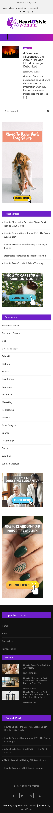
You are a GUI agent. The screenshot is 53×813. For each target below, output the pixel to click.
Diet (4, 341)
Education (7, 356)
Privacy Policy (34, 8)
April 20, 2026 (30, 702)
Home (4, 8)
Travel (5, 448)
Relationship (8, 410)
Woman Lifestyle (10, 463)
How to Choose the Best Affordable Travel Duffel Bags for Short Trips (35, 680)
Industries (7, 387)
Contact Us (21, 8)
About (11, 8)
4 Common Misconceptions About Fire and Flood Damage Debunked (33, 59)
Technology (8, 440)
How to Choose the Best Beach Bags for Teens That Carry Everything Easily (36, 694)
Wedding (6, 456)
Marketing (7, 402)
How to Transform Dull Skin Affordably (23, 263)
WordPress (26, 809)
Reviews (27, 48)
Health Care (8, 379)
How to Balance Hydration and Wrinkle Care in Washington (27, 235)
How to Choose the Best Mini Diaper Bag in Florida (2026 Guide (25, 224)
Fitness (5, 371)
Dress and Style (10, 348)
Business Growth (10, 325)
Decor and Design (11, 333)
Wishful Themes (28, 805)
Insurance (7, 394)
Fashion (6, 364)
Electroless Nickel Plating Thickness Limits (25, 255)
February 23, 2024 (32, 72)
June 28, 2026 (30, 688)
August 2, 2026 (31, 673)
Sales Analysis (9, 425)
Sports (5, 433)
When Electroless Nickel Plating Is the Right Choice (25, 246)
